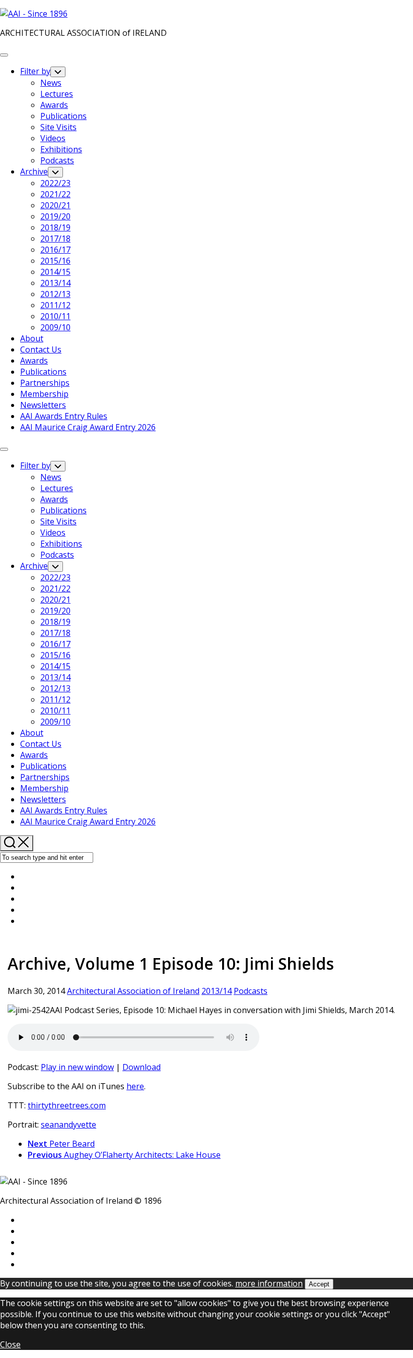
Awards (54, 104)
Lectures (56, 93)
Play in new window (77, 1067)
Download (141, 1067)
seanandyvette (68, 1124)
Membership (44, 393)
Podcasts (57, 160)
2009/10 (55, 327)
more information (269, 1283)
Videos (52, 138)
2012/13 (55, 294)
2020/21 (55, 205)
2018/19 (55, 227)
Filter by (35, 71)
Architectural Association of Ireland (133, 990)
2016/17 (55, 249)
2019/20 (55, 216)
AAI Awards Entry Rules (63, 416)
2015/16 (55, 260)
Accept (319, 1284)
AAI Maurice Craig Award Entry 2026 (88, 427)
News (50, 82)
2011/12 (55, 305)
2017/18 (55, 238)
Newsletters (43, 404)
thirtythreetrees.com (67, 1105)
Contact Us (40, 349)
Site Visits (58, 127)
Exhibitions (61, 149)
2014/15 (55, 271)
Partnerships (45, 382)
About (31, 338)
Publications (63, 116)
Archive (34, 171)
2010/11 (55, 316)
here (135, 1086)
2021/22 (55, 194)
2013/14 (55, 282)
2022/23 (55, 183)
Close (10, 1344)
